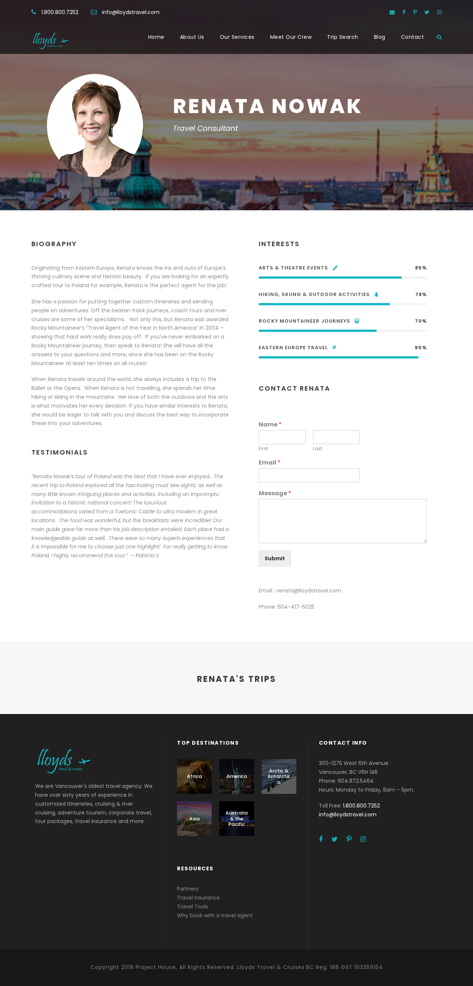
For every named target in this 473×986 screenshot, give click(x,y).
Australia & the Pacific (236, 818)
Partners (187, 888)
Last (317, 449)
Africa (194, 776)
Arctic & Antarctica (279, 776)
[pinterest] (415, 12)
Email (269, 463)
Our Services (237, 37)
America (237, 776)
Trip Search (342, 37)
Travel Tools (192, 906)
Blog (379, 37)
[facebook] (403, 12)
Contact (412, 37)
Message (275, 493)
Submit (275, 558)
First (263, 449)
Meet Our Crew (291, 37)
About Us (192, 37)
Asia (194, 818)
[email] (392, 12)
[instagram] (439, 12)
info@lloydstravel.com (131, 12)
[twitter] (427, 12)
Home (156, 37)
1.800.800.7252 (59, 12)
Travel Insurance (198, 897)
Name (270, 425)
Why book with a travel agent (215, 915)
